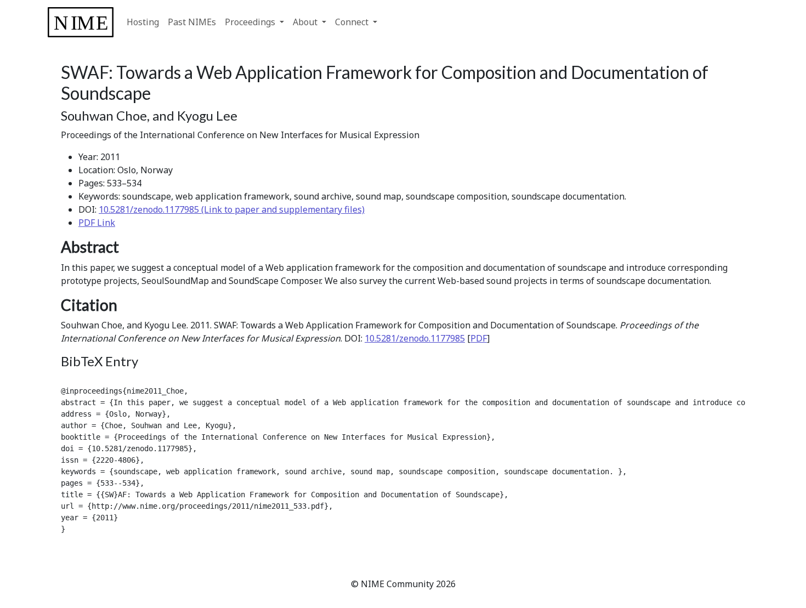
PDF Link (96, 223)
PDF (478, 338)
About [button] (306, 22)
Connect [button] (353, 22)
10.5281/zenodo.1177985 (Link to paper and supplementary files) (232, 209)
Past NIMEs (192, 22)
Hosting (143, 22)
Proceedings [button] (251, 22)
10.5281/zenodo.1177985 (415, 338)
